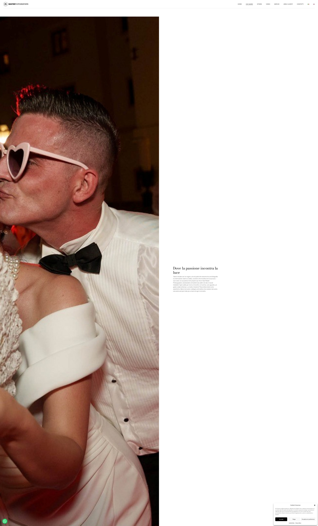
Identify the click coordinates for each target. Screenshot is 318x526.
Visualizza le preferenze (308, 519)
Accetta (281, 519)
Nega (294, 519)
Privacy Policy (298, 523)
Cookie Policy (292, 523)
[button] (315, 505)
